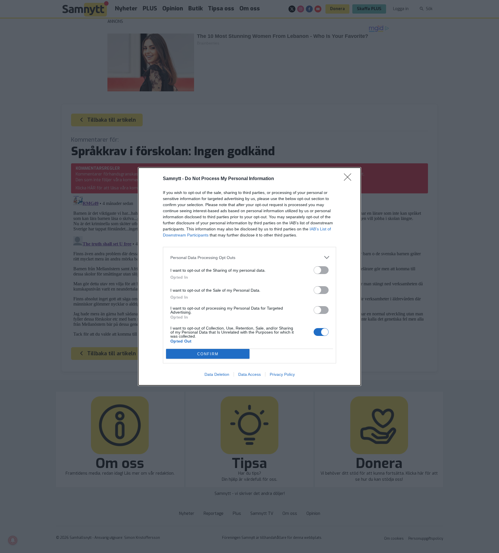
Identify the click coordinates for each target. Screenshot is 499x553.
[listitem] (249, 257)
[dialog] (249, 276)
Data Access (249, 374)
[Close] (349, 178)
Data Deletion (216, 374)
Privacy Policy (282, 374)
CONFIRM (208, 354)
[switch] (321, 270)
